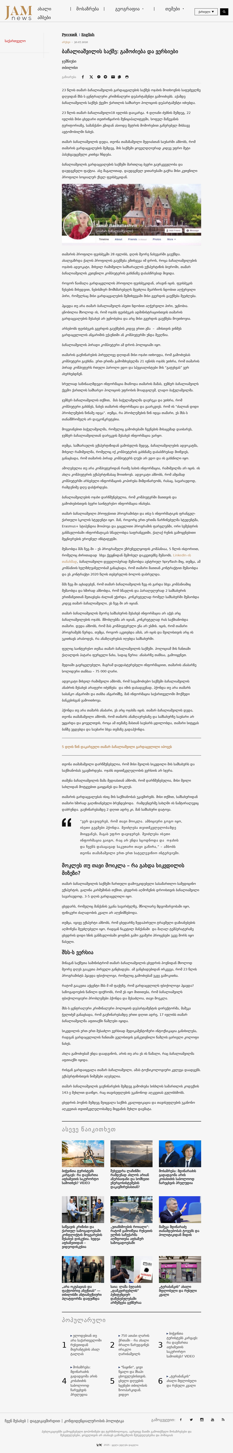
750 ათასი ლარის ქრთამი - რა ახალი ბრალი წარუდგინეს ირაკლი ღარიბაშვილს (134, 1345)
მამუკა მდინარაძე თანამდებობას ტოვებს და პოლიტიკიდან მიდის (179, 1231)
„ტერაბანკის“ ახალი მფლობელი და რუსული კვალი (178, 1291)
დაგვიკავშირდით (45, 1421)
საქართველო (15, 41)
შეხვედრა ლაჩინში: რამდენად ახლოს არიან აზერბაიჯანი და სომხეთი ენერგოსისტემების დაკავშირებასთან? (129, 1179)
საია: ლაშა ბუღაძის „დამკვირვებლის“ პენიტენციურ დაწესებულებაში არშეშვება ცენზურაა (125, 1295)
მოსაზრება (87, 9)
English (87, 34)
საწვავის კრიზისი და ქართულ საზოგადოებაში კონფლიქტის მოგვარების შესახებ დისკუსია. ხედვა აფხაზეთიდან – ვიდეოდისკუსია (82, 1237)
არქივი (67, 42)
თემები (172, 9)
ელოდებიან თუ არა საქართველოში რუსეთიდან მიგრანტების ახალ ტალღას (86, 1345)
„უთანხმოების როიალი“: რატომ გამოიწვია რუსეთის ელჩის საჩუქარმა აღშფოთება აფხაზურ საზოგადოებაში (131, 1235)
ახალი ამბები (44, 13)
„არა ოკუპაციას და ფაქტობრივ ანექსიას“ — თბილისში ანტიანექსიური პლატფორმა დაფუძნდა (82, 1293)
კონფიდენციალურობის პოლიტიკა (94, 1421)
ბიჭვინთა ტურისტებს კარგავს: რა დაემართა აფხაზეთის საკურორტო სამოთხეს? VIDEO (80, 1177)
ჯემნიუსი (69, 61)
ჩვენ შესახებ (15, 1421)
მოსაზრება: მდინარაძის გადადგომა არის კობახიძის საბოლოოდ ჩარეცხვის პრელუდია (177, 1177)
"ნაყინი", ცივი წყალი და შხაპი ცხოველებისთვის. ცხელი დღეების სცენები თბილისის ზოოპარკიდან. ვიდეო (133, 1380)
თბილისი (70, 67)
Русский (70, 34)
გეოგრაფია (127, 9)
